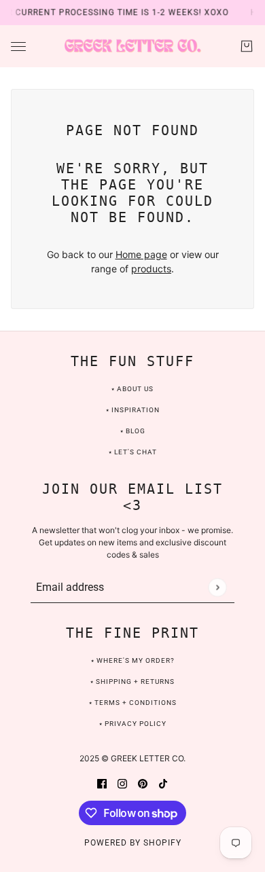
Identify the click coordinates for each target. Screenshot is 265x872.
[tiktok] (163, 782)
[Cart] (246, 46)
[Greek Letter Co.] (132, 46)
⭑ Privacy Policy (132, 723)
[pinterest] (142, 782)
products (151, 268)
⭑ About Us (132, 389)
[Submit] (217, 587)
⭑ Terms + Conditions (133, 702)
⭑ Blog (132, 431)
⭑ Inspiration (133, 410)
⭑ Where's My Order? (133, 660)
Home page (141, 254)
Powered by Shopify (132, 843)
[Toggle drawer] (18, 46)
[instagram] (122, 782)
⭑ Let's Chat (133, 452)
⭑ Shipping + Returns (132, 681)
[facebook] (102, 782)
